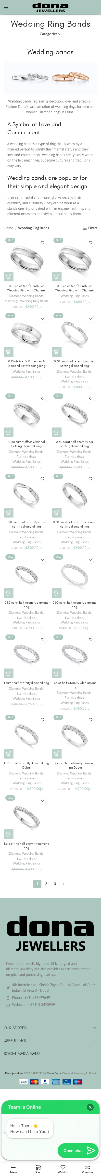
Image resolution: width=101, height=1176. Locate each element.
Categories (49, 34)
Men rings (12, 301)
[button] (8, 276)
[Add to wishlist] (42, 242)
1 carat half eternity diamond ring (26, 683)
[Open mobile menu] (6, 7)
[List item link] (50, 998)
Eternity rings (74, 376)
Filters (92, 228)
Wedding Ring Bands (34, 301)
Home (9, 228)
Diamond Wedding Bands (26, 296)
